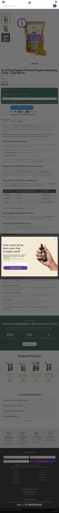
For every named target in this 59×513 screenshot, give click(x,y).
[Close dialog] (56, 238)
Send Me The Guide (15, 268)
